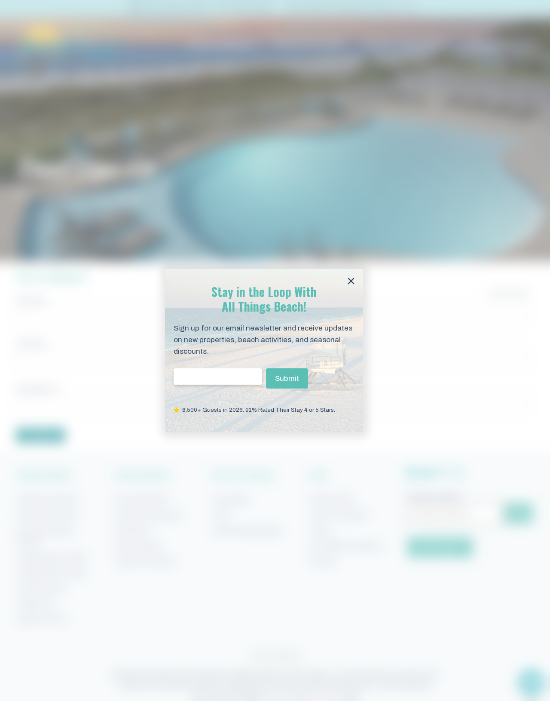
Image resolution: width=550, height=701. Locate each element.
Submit (287, 378)
